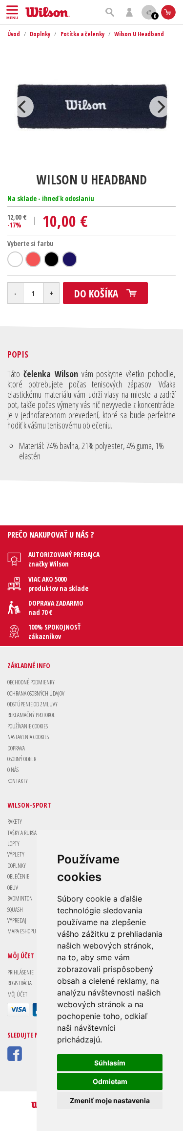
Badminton (20, 898)
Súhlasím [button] (109, 1063)
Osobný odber (21, 759)
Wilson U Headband (139, 34)
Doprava (16, 748)
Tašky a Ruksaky (24, 833)
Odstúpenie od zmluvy (32, 704)
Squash (15, 909)
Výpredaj (16, 920)
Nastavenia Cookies (28, 737)
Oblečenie (18, 876)
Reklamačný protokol (31, 715)
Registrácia (19, 983)
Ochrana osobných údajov (35, 693)
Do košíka (96, 293)
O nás (13, 770)
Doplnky (40, 34)
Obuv (12, 887)
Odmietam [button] (110, 1081)
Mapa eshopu (21, 931)
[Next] (160, 106)
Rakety (14, 821)
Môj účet (17, 994)
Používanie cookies (27, 726)
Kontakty (17, 781)
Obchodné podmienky (31, 682)
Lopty (13, 843)
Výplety (15, 854)
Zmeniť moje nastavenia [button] (110, 1100)
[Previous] (23, 106)
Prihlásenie (20, 972)
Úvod (13, 34)
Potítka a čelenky (82, 34)
